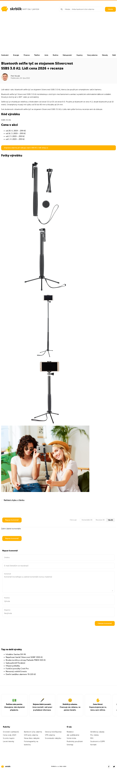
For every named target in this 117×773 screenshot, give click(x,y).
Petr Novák (15, 76)
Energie (16, 55)
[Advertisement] (58, 35)
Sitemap (70, 745)
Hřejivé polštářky (13, 666)
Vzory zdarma (92, 55)
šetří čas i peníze (30, 9)
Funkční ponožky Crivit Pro (17, 669)
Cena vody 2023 (9, 735)
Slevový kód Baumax (53, 732)
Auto (46, 55)
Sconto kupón (8, 738)
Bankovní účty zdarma (33, 732)
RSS (91, 738)
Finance (27, 55)
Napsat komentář (12, 520)
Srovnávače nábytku (53, 738)
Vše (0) (110, 520)
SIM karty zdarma (31, 735)
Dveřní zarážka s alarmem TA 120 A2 (21, 674)
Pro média (94, 735)
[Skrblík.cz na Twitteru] (114, 766)
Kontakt (93, 745)
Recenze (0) (100, 520)
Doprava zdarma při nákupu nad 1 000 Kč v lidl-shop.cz (26, 148)
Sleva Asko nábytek (32, 738)
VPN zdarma (50, 735)
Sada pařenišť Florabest (15, 663)
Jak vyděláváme (73, 735)
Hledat (110, 9)
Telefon (37, 55)
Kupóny (79, 55)
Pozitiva (7, 598)
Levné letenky (8, 741)
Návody (105, 55)
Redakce (70, 732)
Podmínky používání (75, 741)
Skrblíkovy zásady (97, 732)
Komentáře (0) (87, 520)
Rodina (55, 55)
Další (114, 55)
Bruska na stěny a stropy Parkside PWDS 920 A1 (26, 660)
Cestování (5, 55)
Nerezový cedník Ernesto (16, 671)
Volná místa (71, 738)
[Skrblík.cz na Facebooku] (109, 766)
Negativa (7, 610)
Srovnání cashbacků (11, 732)
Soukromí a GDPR (97, 741)
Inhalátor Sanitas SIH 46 (16, 654)
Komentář (7, 574)
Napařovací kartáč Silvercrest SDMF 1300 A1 (24, 657)
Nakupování (67, 55)
